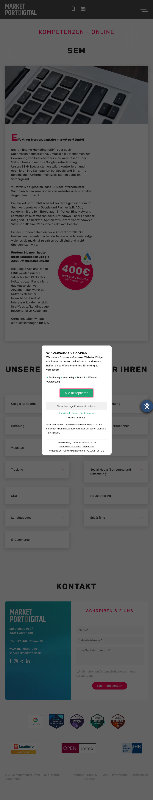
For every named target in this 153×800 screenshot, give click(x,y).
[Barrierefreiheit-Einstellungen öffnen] (147, 406)
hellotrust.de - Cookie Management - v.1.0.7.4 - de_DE (76, 450)
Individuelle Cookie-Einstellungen (76, 413)
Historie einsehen (76, 417)
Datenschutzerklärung (70, 446)
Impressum (88, 446)
